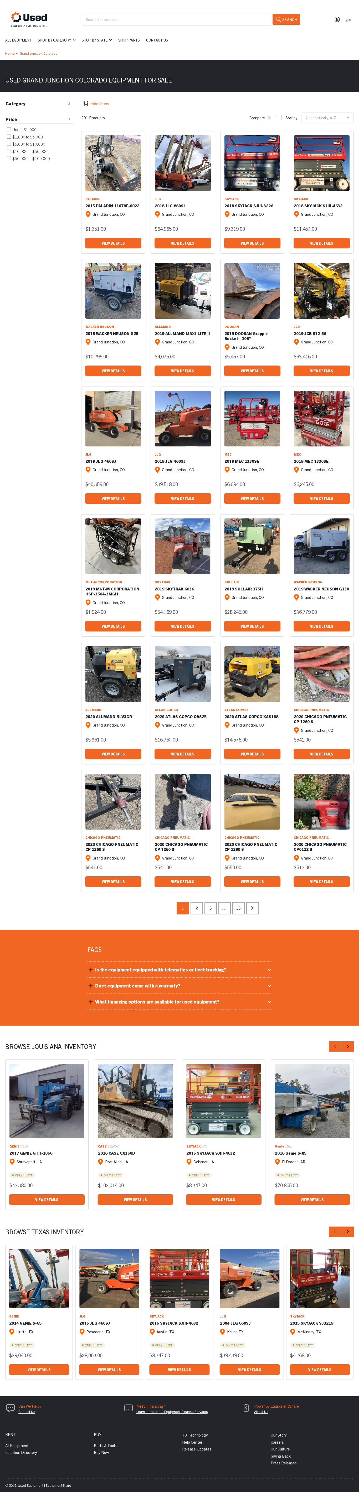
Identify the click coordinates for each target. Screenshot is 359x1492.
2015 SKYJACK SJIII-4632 (210, 1152)
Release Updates (196, 1448)
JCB (297, 326)
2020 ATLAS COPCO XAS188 (251, 716)
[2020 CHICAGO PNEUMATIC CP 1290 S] (252, 802)
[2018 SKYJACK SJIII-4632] (322, 163)
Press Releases (284, 1462)
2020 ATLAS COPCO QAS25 (181, 716)
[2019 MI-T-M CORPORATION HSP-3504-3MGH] (113, 546)
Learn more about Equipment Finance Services (172, 1411)
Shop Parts (129, 40)
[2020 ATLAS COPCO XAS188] (252, 674)
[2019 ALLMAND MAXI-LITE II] (183, 291)
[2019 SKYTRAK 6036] (183, 546)
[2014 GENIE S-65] (39, 1278)
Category (15, 103)
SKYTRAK (162, 582)
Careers (277, 1441)
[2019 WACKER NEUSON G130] (322, 546)
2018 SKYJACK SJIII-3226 (248, 205)
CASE (102, 1146)
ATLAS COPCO (166, 710)
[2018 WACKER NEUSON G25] (113, 291)
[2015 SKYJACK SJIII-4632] (223, 1101)
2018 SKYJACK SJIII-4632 (318, 205)
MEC (228, 454)
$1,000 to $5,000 (27, 136)
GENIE (14, 1146)
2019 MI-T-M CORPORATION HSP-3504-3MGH (112, 591)
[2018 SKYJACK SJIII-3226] (252, 163)
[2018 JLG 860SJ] (183, 163)
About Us (261, 1411)
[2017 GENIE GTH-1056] (46, 1101)
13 (238, 907)
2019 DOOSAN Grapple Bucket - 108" (246, 336)
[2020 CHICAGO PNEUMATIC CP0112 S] (322, 802)
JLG (158, 199)
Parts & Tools (105, 1445)
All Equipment (18, 40)
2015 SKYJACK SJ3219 (311, 1322)
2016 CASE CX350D (116, 1152)
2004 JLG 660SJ (235, 1322)
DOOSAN (231, 326)
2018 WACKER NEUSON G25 (111, 333)
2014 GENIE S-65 (25, 1322)
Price (11, 119)
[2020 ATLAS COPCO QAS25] (183, 674)
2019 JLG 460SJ (100, 461)
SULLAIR (231, 582)
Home (10, 53)
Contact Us (157, 40)
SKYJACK (231, 199)
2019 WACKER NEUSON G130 (321, 588)
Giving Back (281, 1455)
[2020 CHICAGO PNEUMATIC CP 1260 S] (322, 674)
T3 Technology (195, 1434)
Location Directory (21, 1452)
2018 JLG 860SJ (170, 205)
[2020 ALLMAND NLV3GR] (113, 674)
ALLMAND (163, 326)
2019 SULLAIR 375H (243, 588)
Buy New (101, 1452)
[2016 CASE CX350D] (135, 1101)
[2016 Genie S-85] (312, 1101)
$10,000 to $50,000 (30, 151)
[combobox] (191, 19)
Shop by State (94, 40)
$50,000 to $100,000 (31, 158)
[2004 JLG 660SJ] (250, 1278)
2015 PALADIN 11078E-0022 (112, 205)
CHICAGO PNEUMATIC (311, 710)
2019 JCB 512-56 (310, 333)
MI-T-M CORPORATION (103, 582)
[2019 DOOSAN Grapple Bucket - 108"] (252, 291)
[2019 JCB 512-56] (322, 291)
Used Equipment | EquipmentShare (44, 1485)
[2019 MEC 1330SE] (252, 418)
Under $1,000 (24, 129)
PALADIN (92, 199)
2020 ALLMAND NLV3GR (108, 716)
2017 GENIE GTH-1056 (30, 1152)
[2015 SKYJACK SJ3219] (320, 1278)
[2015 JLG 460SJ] (109, 1278)
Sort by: (292, 117)
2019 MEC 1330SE (241, 461)
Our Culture (280, 1448)
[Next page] (252, 908)
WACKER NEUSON (99, 326)
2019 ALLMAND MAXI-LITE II (182, 333)
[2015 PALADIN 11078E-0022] (113, 163)
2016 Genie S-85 (290, 1152)
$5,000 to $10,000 (28, 143)
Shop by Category (54, 40)
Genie (279, 1146)
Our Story (279, 1434)
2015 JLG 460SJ (94, 1322)
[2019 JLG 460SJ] (113, 418)
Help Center (192, 1441)
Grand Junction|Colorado (39, 53)
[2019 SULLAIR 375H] (252, 546)
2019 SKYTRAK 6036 (174, 588)
